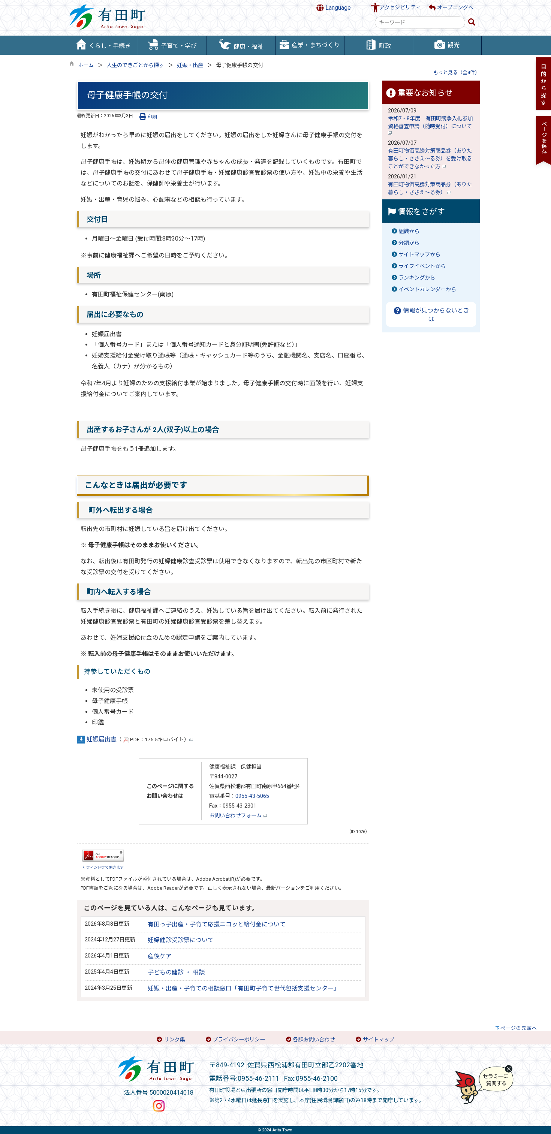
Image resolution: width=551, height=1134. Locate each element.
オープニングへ (454, 7)
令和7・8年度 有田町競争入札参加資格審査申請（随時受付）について (430, 122)
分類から (408, 243)
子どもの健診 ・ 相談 (176, 972)
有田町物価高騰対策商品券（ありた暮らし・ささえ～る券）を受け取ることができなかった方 (430, 159)
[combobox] (420, 22)
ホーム (86, 65)
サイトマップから (419, 254)
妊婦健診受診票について (181, 940)
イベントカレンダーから (427, 289)
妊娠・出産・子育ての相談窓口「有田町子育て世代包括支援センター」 (244, 988)
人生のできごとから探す (135, 65)
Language (337, 7)
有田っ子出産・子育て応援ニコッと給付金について (217, 924)
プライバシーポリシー (239, 1040)
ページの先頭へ (518, 1028)
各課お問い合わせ (314, 1040)
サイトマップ (378, 1040)
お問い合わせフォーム (236, 815)
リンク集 (174, 1040)
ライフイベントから (422, 266)
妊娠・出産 (190, 65)
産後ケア (160, 956)
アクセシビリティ (400, 7)
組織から (408, 231)
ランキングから (416, 278)
